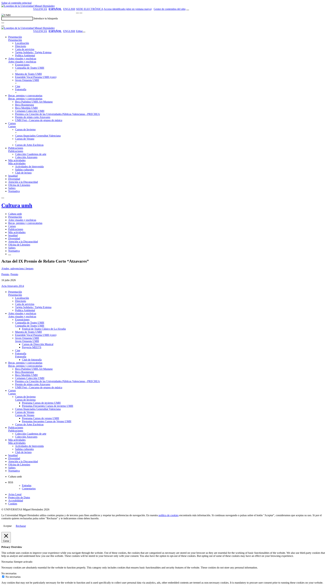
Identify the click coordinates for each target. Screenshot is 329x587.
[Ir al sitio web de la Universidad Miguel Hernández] (28, 5)
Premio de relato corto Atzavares (32, 117)
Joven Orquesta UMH (27, 80)
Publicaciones (15, 148)
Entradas (26, 485)
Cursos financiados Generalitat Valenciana (38, 135)
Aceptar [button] (7, 525)
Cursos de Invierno (25, 129)
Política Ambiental (25, 55)
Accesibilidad (15, 500)
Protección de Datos (19, 497)
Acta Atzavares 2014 (12, 286)
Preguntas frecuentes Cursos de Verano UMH (46, 421)
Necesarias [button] (7, 561)
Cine (17, 86)
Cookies (12, 503)
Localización (22, 43)
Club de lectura (23, 172)
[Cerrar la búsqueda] (2, 25)
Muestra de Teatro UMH (28, 73)
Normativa (14, 191)
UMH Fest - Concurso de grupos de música (38, 120)
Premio (5, 274)
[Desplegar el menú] (81, 13)
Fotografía (20, 89)
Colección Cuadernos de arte (30, 154)
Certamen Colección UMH (29, 111)
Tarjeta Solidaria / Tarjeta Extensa (33, 52)
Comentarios (29, 488)
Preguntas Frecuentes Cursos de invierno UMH (47, 405)
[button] (15, 40)
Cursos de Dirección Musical (37, 344)
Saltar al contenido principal (16, 2)
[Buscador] (187, 9)
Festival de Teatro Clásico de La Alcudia (44, 328)
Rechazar (21, 525)
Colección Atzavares (26, 157)
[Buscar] (2, 22)
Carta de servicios (24, 49)
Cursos (12, 123)
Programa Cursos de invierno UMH (41, 402)
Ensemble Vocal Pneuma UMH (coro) (35, 77)
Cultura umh (16, 205)
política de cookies (169, 515)
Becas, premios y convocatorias (25, 95)
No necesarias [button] (8, 573)
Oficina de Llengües (19, 185)
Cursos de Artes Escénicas (29, 144)
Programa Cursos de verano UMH (40, 418)
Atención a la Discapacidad (23, 181)
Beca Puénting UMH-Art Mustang (34, 101)
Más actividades (17, 160)
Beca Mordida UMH (26, 107)
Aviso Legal (14, 494)
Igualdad (13, 175)
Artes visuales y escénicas (22, 58)
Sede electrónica (89, 9)
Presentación (15, 36)
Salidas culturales (24, 169)
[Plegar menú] (84, 32)
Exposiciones (22, 64)
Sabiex (12, 188)
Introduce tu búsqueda (46, 18)
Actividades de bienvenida (29, 166)
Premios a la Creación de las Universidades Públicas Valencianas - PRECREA (57, 114)
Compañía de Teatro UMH (29, 67)
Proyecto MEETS (31, 347)
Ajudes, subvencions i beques (17, 268)
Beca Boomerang (24, 104)
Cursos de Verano (24, 138)
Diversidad (14, 178)
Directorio (20, 46)
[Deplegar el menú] (9, 254)
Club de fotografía (32, 359)
